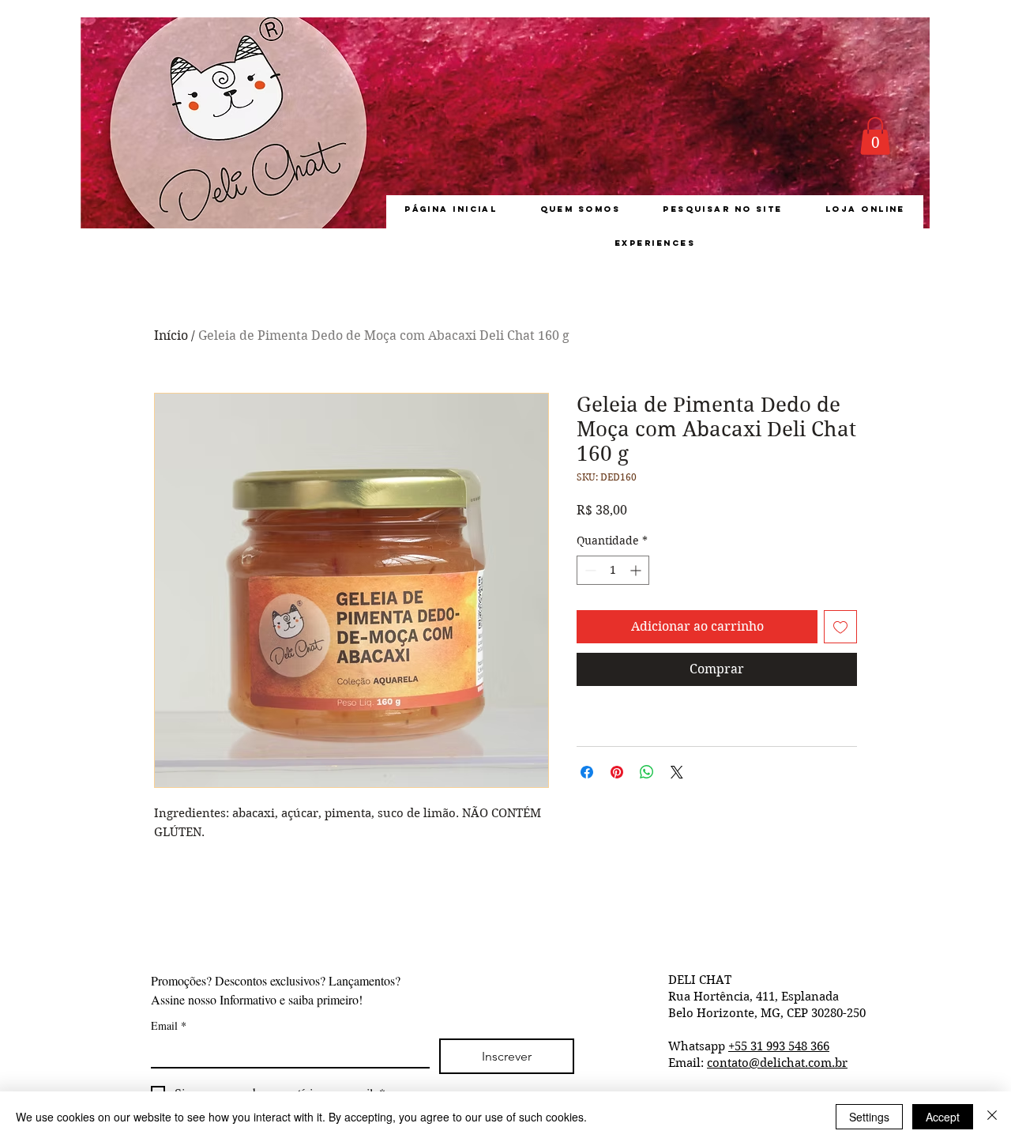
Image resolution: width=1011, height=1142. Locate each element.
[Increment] (637, 570)
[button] (875, 136)
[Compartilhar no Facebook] (586, 772)
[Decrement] (589, 570)
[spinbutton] (613, 570)
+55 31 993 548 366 (778, 1046)
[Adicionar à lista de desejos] (840, 626)
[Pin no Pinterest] (616, 772)
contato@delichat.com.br (777, 1063)
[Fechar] (992, 1116)
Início (171, 335)
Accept (943, 1117)
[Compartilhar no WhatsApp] (646, 772)
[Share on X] (676, 772)
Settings (869, 1117)
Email (168, 1025)
